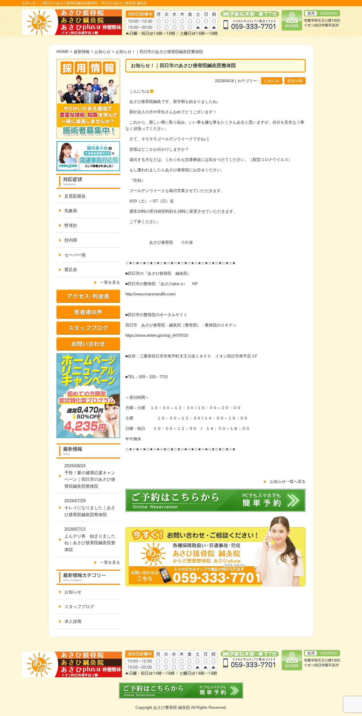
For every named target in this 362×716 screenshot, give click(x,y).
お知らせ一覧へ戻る (288, 481)
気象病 (70, 210)
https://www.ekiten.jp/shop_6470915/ (156, 335)
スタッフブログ (79, 606)
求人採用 (72, 621)
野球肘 (70, 225)
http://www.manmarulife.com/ (150, 294)
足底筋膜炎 (75, 196)
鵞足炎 (70, 269)
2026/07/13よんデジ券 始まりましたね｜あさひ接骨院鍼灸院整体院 (89, 539)
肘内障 (70, 240)
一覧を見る (110, 282)
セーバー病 (75, 255)
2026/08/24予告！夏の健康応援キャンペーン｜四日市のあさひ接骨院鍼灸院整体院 (89, 476)
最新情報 (82, 51)
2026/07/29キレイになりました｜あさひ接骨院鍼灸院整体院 (89, 508)
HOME (62, 51)
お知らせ (103, 51)
